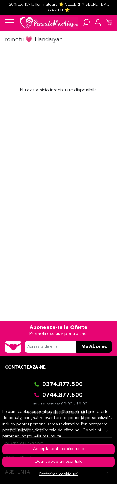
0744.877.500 (62, 395)
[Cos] (109, 23)
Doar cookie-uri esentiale (59, 462)
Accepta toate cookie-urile (58, 449)
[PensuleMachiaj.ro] (49, 23)
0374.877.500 (62, 385)
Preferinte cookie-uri (58, 474)
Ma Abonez (94, 346)
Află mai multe (47, 436)
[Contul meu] (97, 23)
